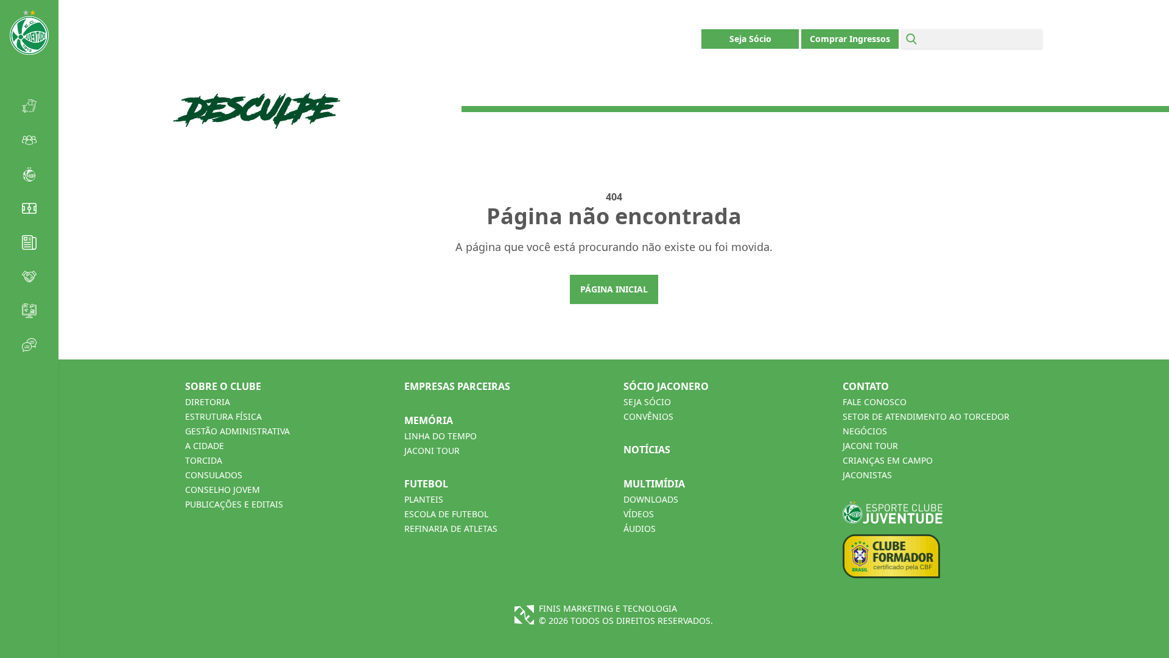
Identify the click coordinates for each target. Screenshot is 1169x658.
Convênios (648, 416)
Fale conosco (875, 402)
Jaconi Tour (432, 450)
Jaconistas (867, 475)
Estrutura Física (223, 416)
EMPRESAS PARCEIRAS (457, 386)
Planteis (423, 499)
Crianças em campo (888, 460)
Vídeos (638, 514)
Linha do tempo (440, 436)
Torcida (203, 460)
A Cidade (204, 445)
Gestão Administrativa (237, 431)
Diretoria (207, 402)
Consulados (213, 475)
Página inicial (614, 289)
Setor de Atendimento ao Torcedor (926, 416)
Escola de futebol (446, 514)
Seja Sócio (750, 38)
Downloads (650, 499)
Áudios (639, 528)
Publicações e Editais (234, 504)
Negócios (865, 431)
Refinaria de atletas (450, 528)
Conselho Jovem (222, 489)
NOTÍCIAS (646, 449)
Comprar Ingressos (850, 38)
